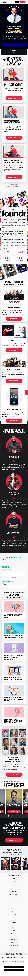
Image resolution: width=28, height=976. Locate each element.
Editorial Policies (14, 942)
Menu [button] (17, 1)
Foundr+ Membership (14, 894)
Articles (14, 906)
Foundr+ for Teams (14, 897)
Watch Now (12, 840)
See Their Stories (13, 775)
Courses (14, 912)
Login (22, 1)
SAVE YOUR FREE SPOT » (14, 45)
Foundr (4, 2)
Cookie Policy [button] (18, 961)
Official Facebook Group (14, 928)
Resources (14, 917)
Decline (14, 969)
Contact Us (14, 925)
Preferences (14, 972)
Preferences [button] (22, 962)
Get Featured (14, 934)
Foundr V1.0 (14, 915)
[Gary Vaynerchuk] (16, 863)
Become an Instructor (14, 936)
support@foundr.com (14, 945)
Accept (14, 966)
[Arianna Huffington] (5, 863)
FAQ (14, 931)
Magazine (14, 900)
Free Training (14, 909)
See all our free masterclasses (13, 186)
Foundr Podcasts (14, 903)
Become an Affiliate (14, 939)
